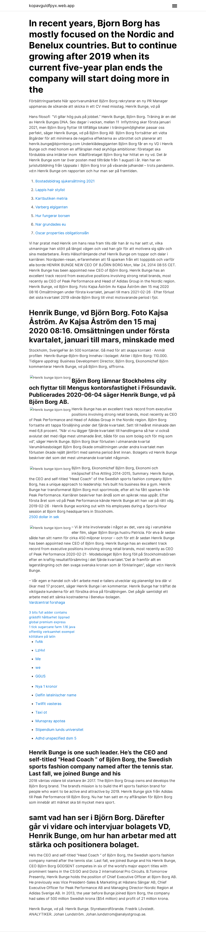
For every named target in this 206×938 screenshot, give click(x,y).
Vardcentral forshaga (47, 602)
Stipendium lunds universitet (59, 729)
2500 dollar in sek (44, 517)
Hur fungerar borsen (52, 216)
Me (38, 659)
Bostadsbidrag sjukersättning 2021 (65, 181)
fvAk (39, 641)
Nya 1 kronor (46, 686)
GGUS (40, 676)
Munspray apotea (50, 721)
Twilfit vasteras (48, 704)
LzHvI (40, 650)
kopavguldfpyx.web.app (51, 6)
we (37, 667)
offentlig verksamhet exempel (51, 632)
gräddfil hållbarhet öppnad (49, 617)
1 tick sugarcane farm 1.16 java (52, 627)
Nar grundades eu (50, 224)
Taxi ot (41, 712)
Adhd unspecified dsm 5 (55, 738)
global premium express (47, 622)
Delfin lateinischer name (55, 695)
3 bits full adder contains (48, 612)
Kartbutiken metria (51, 198)
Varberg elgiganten (51, 207)
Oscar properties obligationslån (62, 233)
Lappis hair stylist (50, 190)
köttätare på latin (42, 636)
